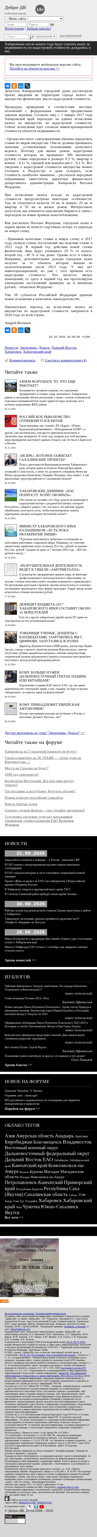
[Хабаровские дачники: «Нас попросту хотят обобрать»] (11, 500)
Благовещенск (47, 1141)
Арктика (81, 1136)
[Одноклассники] (14, 86)
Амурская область (35, 1136)
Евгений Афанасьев (77, 1002)
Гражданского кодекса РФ (73, 1368)
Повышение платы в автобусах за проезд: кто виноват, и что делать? (45, 1056)
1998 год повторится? (22, 774)
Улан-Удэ (18, 1201)
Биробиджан (18, 1142)
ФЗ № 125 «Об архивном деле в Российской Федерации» (48, 1355)
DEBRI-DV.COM (27, 1502)
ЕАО (48, 1159)
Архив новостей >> (20, 960)
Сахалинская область (46, 1194)
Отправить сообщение (75, 1326)
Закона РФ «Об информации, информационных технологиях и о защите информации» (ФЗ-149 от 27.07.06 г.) (46, 1374)
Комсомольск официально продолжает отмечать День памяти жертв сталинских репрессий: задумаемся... (45, 1036)
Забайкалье (61, 1160)
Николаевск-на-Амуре (48, 1177)
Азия (10, 1136)
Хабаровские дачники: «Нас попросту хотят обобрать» (46, 493)
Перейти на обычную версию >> (35, 68)
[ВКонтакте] (7, 86)
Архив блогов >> (18, 1065)
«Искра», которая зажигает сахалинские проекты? (45, 458)
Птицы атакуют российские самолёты (34, 797)
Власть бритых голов (21, 804)
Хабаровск (13, 351)
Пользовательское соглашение (19, 1313)
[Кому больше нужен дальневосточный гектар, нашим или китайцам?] (11, 681)
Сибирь (73, 1195)
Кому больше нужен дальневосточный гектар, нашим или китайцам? (52, 676)
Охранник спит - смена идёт (21, 1095)
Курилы (36, 1171)
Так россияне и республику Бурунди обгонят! (40, 791)
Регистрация (14, 28)
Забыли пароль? (39, 28)
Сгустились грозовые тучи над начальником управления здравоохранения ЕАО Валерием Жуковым (39, 821)
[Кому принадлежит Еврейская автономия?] (11, 714)
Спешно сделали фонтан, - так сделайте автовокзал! (45, 810)
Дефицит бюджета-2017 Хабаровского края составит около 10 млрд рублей (55, 608)
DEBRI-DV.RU (44, 1502)
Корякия (24, 1172)
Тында (8, 1201)
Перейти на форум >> (22, 1109)
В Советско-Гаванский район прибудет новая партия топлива (41, 894)
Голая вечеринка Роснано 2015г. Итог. (27, 998)
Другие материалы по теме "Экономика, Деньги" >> (45, 733)
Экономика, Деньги (34, 347)
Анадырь (64, 1136)
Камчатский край (29, 1165)
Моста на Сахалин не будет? (26, 768)
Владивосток (77, 1142)
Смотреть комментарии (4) (66, 360)
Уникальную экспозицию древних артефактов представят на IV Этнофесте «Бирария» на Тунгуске (42, 920)
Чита (19, 1207)
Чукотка (31, 1206)
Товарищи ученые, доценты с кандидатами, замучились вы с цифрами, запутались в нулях (51, 637)
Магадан (51, 1171)
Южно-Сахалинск (59, 1206)
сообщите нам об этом (68, 1487)
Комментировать (22, 360)
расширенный (70, 35)
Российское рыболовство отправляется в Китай (44, 419)
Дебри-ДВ (15, 7)
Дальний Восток (63, 347)
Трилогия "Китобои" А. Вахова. (24, 1090)
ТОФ (81, 1195)
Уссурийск (31, 1201)
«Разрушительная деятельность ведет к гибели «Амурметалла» (50, 567)
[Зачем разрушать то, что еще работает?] (11, 391)
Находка (25, 1177)
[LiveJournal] (27, 86)
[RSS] (4, 1302)
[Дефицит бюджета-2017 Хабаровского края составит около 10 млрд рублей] (11, 613)
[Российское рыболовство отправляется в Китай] (11, 426)
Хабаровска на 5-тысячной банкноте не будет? (41, 751)
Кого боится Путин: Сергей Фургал (25, 1047)
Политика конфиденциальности (51, 1313)
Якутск (12, 1212)
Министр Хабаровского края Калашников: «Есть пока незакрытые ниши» (47, 530)
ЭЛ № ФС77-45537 (76, 1342)
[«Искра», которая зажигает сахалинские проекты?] (11, 465)
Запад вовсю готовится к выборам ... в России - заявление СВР (42, 860)
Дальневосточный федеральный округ (47, 1153)
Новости (11, 347)
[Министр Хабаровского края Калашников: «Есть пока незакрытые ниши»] (11, 535)
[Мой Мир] (21, 86)
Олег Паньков (81, 1060)
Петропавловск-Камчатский (34, 1182)
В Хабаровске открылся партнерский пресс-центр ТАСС (38, 889)
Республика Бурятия (29, 1189)
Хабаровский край (37, 351)
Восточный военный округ (31, 1147)
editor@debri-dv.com (20, 1329)
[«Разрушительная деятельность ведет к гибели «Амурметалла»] (11, 575)
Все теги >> (14, 1217)
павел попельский (78, 993)
